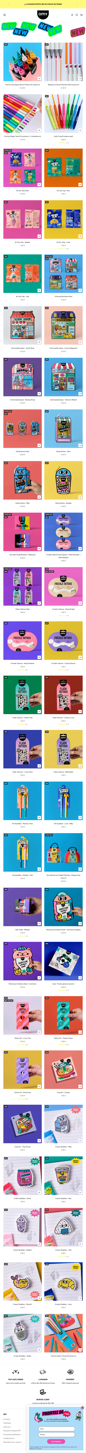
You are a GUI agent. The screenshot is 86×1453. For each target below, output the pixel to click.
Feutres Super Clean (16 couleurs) (63, 1356)
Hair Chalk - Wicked (22, 930)
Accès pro (7, 1427)
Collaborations (8, 1438)
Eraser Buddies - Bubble (22, 1250)
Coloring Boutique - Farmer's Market (63, 400)
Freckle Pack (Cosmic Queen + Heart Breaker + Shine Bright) (63, 556)
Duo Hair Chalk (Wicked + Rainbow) (22, 555)
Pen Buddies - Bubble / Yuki (22, 875)
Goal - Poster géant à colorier (63, 984)
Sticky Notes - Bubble (63, 503)
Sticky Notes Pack (22, 451)
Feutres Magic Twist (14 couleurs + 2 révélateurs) (22, 136)
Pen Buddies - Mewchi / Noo (22, 824)
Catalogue (7, 1423)
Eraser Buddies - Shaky (22, 1356)
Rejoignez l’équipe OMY (12, 1431)
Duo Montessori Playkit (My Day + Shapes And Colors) (63, 876)
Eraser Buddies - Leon (63, 1304)
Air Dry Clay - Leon (63, 242)
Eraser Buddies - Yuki (63, 1250)
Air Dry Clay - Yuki (22, 296)
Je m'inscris (56, 1441)
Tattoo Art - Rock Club (22, 1092)
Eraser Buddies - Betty (22, 1198)
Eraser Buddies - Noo (63, 1198)
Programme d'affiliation (12, 1434)
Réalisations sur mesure (12, 1442)
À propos (6, 1419)
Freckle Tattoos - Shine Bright (63, 609)
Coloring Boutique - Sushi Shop (22, 348)
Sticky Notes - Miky (22, 503)
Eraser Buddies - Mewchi (22, 1304)
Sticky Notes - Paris (63, 451)
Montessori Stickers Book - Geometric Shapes (63, 930)
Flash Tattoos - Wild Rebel (63, 772)
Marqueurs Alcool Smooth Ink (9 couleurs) (63, 85)
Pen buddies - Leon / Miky (63, 824)
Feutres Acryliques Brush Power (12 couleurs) (22, 85)
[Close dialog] (82, 1407)
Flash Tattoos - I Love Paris (22, 772)
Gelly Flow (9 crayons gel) (63, 136)
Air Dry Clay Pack (22, 191)
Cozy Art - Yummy (63, 1092)
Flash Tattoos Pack (23, 609)
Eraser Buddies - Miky (63, 1147)
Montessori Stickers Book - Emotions (22, 984)
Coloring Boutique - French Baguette (63, 348)
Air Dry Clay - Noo (63, 191)
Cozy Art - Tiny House (23, 1147)
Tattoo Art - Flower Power (63, 1038)
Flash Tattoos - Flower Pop (22, 718)
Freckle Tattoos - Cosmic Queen (63, 663)
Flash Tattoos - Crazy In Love (63, 718)
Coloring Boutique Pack (63, 296)
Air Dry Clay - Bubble (22, 242)
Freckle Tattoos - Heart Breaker (22, 663)
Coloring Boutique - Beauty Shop (22, 400)
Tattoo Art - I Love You (22, 1038)
